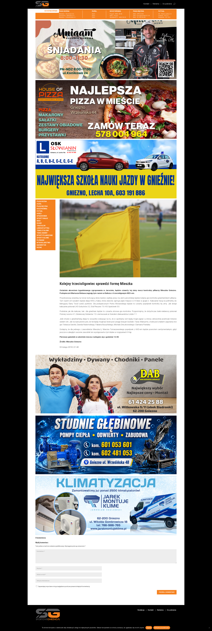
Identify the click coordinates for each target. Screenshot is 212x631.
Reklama (156, 4)
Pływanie (40, 240)
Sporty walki (42, 218)
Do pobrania (167, 4)
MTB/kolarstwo (43, 242)
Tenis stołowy (43, 230)
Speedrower (42, 216)
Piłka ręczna (42, 206)
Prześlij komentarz (167, 592)
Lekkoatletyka (43, 228)
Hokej (39, 213)
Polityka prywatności (161, 627)
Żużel (39, 204)
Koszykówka (42, 209)
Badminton (41, 245)
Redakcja (140, 610)
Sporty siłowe (43, 238)
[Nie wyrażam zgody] (209, 628)
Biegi (39, 221)
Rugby (39, 223)
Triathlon (41, 226)
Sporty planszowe (45, 235)
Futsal (40, 211)
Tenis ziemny (42, 233)
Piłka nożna (42, 201)
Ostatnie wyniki (50, 11)
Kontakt (146, 4)
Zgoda (149, 627)
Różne (39, 247)
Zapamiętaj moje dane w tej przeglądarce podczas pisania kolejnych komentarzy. (64, 586)
